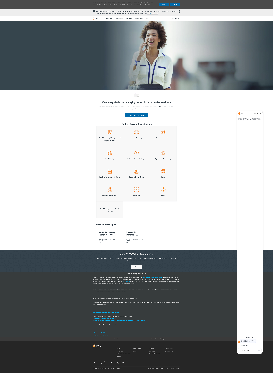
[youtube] (117, 362)
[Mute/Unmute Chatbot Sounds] (258, 114)
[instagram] (111, 362)
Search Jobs (151, 348)
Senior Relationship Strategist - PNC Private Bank (107, 233)
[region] (250, 231)
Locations (119, 356)
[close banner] (179, 11)
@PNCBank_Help (169, 351)
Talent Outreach (120, 351)
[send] (259, 350)
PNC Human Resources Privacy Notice (156, 368)
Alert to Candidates (152, 14)
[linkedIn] (100, 362)
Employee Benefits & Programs (123, 353)
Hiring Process (139, 19)
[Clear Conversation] (255, 114)
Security (177, 368)
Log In (147, 19)
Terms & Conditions (170, 368)
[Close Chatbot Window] (260, 114)
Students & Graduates (137, 348)
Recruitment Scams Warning (155, 353)
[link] (136, 115)
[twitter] (106, 362)
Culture (118, 348)
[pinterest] (123, 362)
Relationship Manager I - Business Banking (134, 233)
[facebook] (94, 362)
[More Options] (240, 350)
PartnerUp (135, 351)
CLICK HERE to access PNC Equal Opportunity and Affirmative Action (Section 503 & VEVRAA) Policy (119, 321)
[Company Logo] (97, 18)
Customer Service (169, 348)
